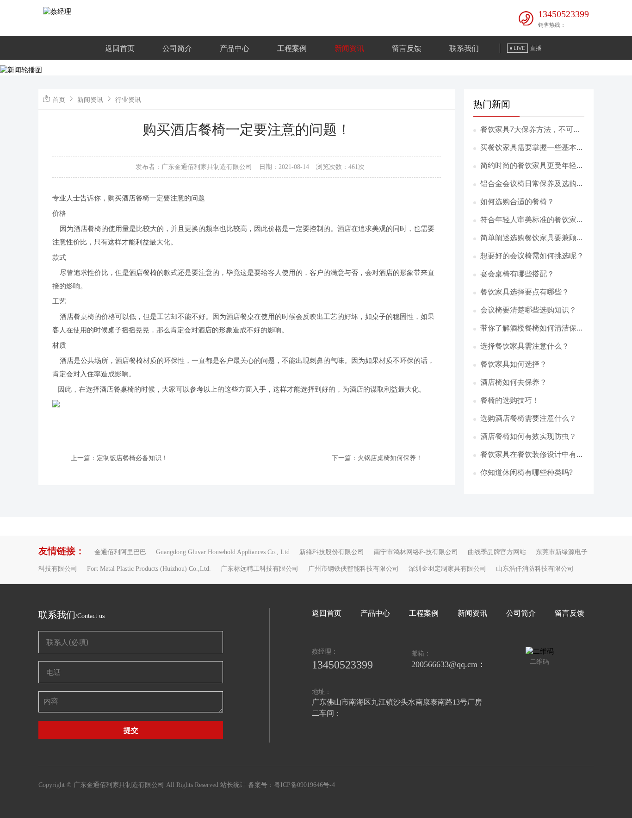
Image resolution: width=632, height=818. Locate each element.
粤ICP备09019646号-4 (304, 784)
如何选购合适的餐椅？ (517, 201)
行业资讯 (128, 99)
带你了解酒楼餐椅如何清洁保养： (528, 328)
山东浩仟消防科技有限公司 (535, 568)
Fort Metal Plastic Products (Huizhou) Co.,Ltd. (149, 568)
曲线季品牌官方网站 (497, 552)
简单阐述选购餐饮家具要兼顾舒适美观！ (532, 238)
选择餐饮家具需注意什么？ (524, 345)
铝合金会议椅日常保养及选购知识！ (532, 184)
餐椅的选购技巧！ (509, 400)
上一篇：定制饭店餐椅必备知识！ (119, 458)
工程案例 (292, 48)
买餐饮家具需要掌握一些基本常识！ (532, 148)
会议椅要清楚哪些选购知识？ (528, 309)
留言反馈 (406, 48)
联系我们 (464, 48)
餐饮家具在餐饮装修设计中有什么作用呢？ (532, 455)
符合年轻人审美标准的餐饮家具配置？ (532, 220)
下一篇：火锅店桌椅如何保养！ (377, 458)
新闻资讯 (349, 48)
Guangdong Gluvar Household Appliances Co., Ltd (223, 552)
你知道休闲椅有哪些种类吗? (526, 472)
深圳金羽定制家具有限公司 (447, 568)
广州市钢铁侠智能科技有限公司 (353, 568)
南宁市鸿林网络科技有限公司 (416, 552)
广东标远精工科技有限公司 (259, 568)
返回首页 (120, 48)
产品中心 (234, 48)
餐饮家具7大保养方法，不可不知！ (530, 130)
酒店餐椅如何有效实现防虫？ (528, 436)
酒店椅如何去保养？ (513, 382)
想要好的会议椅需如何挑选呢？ (532, 255)
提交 (131, 730)
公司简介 (177, 48)
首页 (58, 99)
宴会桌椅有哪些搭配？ (517, 273)
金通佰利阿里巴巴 (120, 552)
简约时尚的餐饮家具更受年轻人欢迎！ (532, 166)
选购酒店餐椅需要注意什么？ (528, 418)
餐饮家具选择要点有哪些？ (524, 291)
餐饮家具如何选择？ (513, 363)
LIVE (519, 47)
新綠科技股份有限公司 (331, 552)
